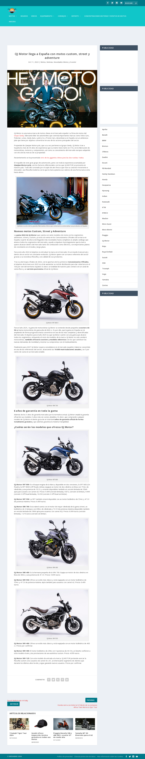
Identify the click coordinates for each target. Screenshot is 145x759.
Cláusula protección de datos (84, 756)
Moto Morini (107, 230)
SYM (103, 263)
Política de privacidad (64, 756)
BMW (104, 140)
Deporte (75, 16)
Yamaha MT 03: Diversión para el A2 (84, 734)
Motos (12, 16)
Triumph (105, 268)
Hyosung (105, 191)
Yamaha (105, 280)
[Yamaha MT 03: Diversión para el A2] (85, 724)
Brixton (105, 146)
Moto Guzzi (106, 224)
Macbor (105, 218)
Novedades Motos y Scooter (65, 62)
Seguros (24, 16)
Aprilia (104, 129)
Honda (104, 179)
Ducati (104, 163)
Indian (104, 196)
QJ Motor (105, 241)
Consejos (62, 16)
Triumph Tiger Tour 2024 (18, 734)
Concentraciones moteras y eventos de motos (105, 16)
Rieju (104, 246)
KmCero (12, 22)
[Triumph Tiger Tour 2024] (19, 724)
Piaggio (105, 235)
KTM (104, 207)
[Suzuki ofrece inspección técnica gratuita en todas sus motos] (41, 724)
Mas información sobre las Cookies (110, 756)
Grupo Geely (19, 135)
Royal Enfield (107, 252)
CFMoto (105, 152)
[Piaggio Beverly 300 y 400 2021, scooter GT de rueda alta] (63, 724)
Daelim (105, 157)
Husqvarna (106, 185)
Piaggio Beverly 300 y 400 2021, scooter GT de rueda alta (62, 735)
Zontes (105, 285)
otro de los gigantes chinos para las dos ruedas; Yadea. (62, 157)
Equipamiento (46, 16)
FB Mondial (106, 168)
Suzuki (104, 257)
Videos (34, 16)
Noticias (50, 62)
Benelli (104, 135)
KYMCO (105, 213)
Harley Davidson (108, 174)
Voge (104, 274)
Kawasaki (106, 202)
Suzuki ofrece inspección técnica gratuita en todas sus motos (41, 736)
